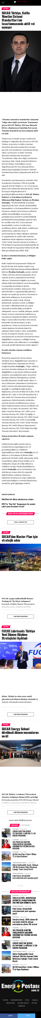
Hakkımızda (21, 1006)
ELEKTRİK (5, 1000)
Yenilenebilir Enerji (16, 1000)
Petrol (27, 1000)
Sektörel (34, 1003)
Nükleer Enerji (10, 1003)
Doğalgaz (35, 1000)
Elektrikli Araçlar (23, 1003)
